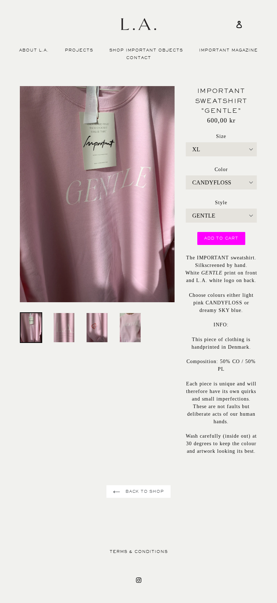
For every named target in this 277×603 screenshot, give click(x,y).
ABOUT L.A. (34, 50)
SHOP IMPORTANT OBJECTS (146, 50)
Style (221, 202)
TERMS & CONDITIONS (139, 551)
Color (221, 169)
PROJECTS (79, 50)
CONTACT (138, 57)
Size (221, 136)
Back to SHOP (144, 491)
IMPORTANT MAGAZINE (228, 50)
